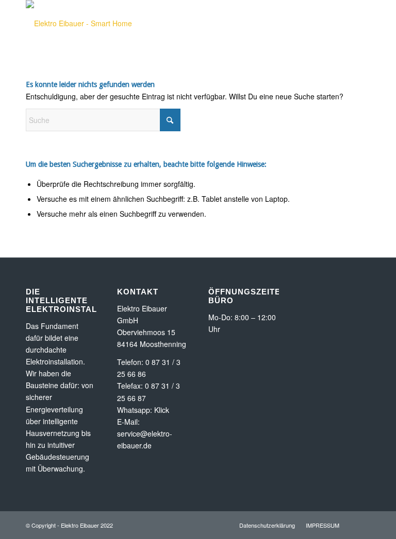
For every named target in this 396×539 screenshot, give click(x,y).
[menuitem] (319, 23)
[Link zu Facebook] (362, 36)
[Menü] (319, 23)
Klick (161, 410)
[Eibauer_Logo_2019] (95, 23)
